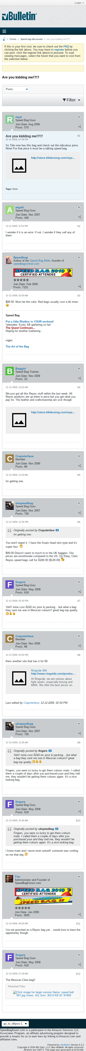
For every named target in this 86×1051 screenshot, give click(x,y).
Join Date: (21, 124)
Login (78, 2)
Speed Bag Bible (40, 260)
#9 (78, 742)
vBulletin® (65, 1045)
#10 (78, 820)
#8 (78, 655)
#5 (78, 475)
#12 (78, 973)
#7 (78, 600)
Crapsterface (31, 702)
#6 (78, 522)
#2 (78, 226)
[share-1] (79, 126)
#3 (78, 295)
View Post (57, 530)
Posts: (19, 127)
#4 (78, 387)
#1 (78, 135)
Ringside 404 (39, 670)
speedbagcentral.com (26, 263)
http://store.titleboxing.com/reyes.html (56, 412)
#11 (78, 923)
